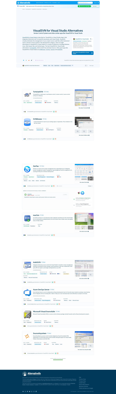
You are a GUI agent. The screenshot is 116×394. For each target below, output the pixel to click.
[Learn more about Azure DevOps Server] (27, 292)
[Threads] (31, 391)
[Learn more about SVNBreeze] (27, 122)
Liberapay (64, 384)
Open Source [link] (56, 65)
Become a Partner (83, 386)
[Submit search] (78, 2)
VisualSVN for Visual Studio (29, 37)
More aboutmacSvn (83, 231)
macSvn (53, 49)
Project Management (41, 176)
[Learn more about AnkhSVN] (27, 265)
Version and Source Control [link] (66, 65)
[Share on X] (26, 60)
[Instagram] (34, 391)
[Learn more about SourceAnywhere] (27, 336)
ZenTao (48, 49)
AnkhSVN (59, 49)
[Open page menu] (98, 2)
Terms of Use (82, 379)
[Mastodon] (27, 391)
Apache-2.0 (34, 273)
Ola (30, 379)
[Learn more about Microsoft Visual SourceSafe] (27, 314)
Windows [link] (45, 65)
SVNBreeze (42, 49)
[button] (46, 92)
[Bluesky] (29, 391)
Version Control (38, 102)
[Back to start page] (25, 3)
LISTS (59, 2)
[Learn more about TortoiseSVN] (27, 94)
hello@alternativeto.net (47, 383)
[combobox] (85, 3)
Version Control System (77, 41)
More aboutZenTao (83, 182)
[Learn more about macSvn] (27, 218)
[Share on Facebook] (23, 60)
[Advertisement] (58, 18)
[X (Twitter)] (25, 391)
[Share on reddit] (29, 60)
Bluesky (23, 384)
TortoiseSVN (33, 48)
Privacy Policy (82, 381)
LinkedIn (36, 384)
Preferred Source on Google (86, 388)
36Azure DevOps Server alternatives (39, 295)
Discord (56, 383)
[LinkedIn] (36, 391)
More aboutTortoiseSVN (83, 107)
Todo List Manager (50, 176)
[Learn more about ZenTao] (27, 169)
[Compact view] (87, 65)
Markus (34, 379)
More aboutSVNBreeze (83, 135)
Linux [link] (49, 65)
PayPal (68, 384)
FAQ (80, 377)
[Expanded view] (85, 65)
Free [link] (52, 65)
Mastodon (73, 383)
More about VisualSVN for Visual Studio (81, 53)
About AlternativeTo (84, 384)
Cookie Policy (82, 382)
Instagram (31, 384)
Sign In (95, 2)
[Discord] (23, 391)
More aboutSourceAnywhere (83, 349)
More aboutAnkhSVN (83, 278)
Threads (27, 384)
